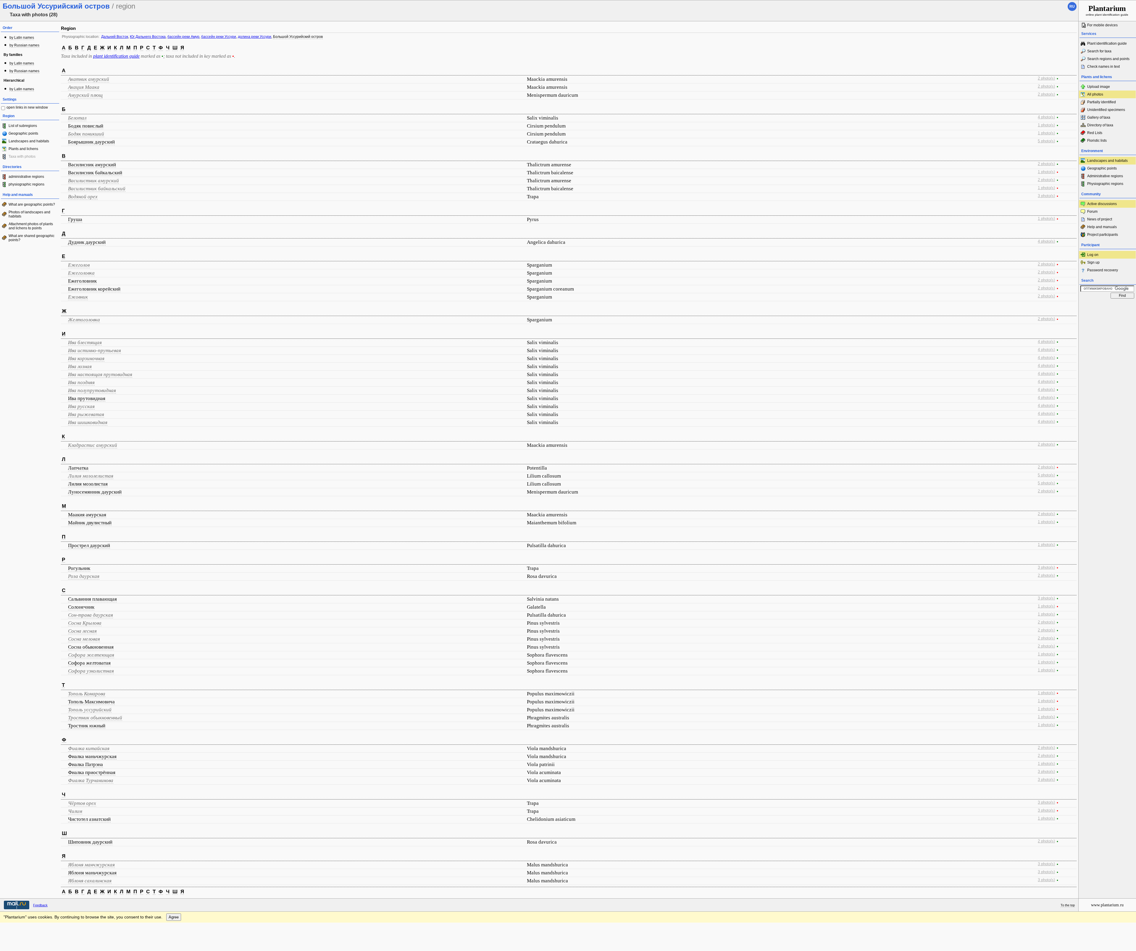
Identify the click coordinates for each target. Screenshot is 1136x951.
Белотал (77, 118)
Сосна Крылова (84, 623)
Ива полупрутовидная (92, 390)
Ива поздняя (81, 382)
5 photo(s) (1046, 141)
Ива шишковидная (87, 422)
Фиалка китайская (88, 748)
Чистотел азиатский (89, 819)
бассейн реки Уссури (218, 37)
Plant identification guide (1107, 43)
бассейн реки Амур (183, 37)
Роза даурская (83, 576)
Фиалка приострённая (91, 772)
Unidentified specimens (1106, 110)
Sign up (1093, 262)
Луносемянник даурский (95, 492)
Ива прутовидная (86, 398)
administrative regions (26, 177)
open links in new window (27, 107)
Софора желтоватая (89, 663)
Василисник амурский (92, 164)
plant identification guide (116, 56)
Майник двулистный (90, 523)
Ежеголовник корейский (94, 289)
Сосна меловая (84, 639)
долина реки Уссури (254, 37)
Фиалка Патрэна (85, 764)
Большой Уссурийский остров (298, 37)
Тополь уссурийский (90, 710)
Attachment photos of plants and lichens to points (31, 226)
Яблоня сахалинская (90, 881)
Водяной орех (83, 196)
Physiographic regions (1105, 184)
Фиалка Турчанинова (90, 780)
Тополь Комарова (86, 694)
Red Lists (1094, 133)
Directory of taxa (1100, 125)
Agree (174, 917)
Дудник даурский (87, 242)
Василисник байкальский (95, 172)
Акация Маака (83, 87)
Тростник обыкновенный (95, 717)
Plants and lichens (23, 149)
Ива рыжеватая (86, 414)
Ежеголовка (81, 273)
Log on (1092, 255)
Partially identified (1101, 102)
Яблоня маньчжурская (92, 873)
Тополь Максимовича (91, 702)
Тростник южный (86, 725)
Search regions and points (1108, 59)
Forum (1092, 211)
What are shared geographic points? (31, 238)
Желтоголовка (84, 320)
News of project (1099, 219)
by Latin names (21, 38)
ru (1072, 6)
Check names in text (1103, 67)
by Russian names (24, 45)
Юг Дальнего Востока (148, 37)
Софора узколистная (91, 671)
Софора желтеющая (91, 655)
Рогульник (79, 568)
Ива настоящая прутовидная (100, 374)
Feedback (40, 905)
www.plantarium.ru (1107, 905)
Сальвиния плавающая (92, 599)
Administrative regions (1105, 176)
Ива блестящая (85, 342)
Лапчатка (78, 468)
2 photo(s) (1046, 78)
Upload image (1098, 87)
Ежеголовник (82, 281)
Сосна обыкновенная (91, 647)
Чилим (75, 811)
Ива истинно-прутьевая (94, 350)
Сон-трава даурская (90, 615)
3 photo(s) (1046, 196)
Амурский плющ (85, 95)
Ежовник (78, 297)
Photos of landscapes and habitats (29, 214)
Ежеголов (79, 265)
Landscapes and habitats (29, 141)
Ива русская (81, 406)
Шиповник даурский (90, 842)
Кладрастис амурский (92, 445)
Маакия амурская (87, 515)
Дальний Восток (114, 37)
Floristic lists (1097, 140)
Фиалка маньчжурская (92, 756)
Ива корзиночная (86, 358)
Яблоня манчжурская (91, 865)
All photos (1095, 94)
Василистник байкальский (96, 188)
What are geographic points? (32, 204)
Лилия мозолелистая (90, 476)
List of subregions (23, 126)
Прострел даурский (89, 545)
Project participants (1102, 235)
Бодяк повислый (85, 126)
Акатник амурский (88, 79)
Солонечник (81, 607)
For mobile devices (1102, 25)
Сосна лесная (82, 631)
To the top (1068, 905)
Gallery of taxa (1098, 117)
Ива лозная (80, 366)
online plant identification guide (1107, 10)
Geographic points (23, 133)
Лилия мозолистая (88, 484)
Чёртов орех (82, 803)
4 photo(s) (1046, 117)
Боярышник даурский (91, 142)
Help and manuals (1102, 227)
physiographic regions (26, 184)
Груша (75, 219)
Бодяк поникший (86, 134)
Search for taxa (1099, 51)
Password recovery (1102, 270)
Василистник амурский (93, 180)
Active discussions (1102, 204)
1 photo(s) (1046, 125)
